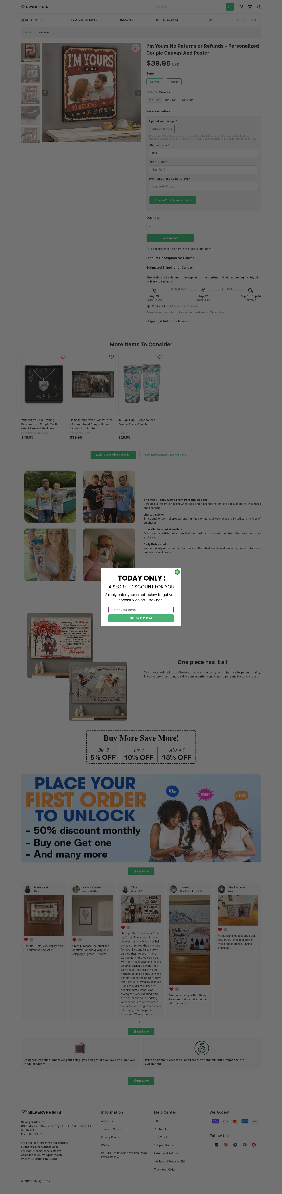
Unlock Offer (141, 618)
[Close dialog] (177, 572)
